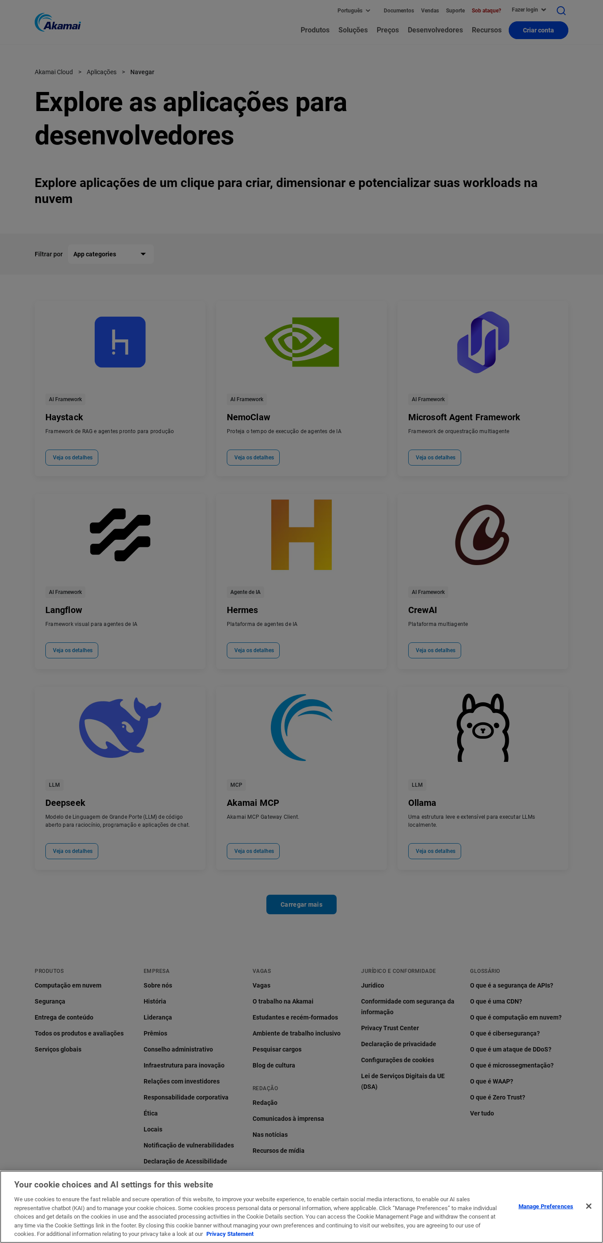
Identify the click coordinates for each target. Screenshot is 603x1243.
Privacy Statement (229, 1234)
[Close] (589, 1206)
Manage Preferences (546, 1206)
